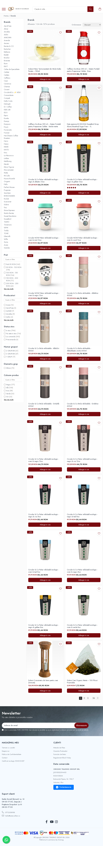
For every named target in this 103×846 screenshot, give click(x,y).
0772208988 (10, 812)
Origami (7, 181)
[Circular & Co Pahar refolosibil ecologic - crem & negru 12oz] (45, 438)
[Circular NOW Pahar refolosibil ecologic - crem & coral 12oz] (83, 216)
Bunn (6, 63)
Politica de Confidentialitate (11, 754)
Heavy (6, 144)
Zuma (6, 242)
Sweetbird (7, 219)
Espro (6, 115)
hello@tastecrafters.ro (12, 816)
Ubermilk (7, 236)
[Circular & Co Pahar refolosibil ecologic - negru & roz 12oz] (83, 438)
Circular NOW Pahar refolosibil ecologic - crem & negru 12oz (43, 294)
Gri (7, 396)
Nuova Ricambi (9, 178)
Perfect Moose (9, 187)
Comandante (8, 95)
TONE (6, 233)
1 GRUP (9, 356)
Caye (6, 81)
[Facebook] (46, 822)
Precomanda (11, 339)
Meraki (6, 164)
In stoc (8, 330)
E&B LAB (7, 109)
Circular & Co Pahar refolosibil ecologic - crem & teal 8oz (43, 571)
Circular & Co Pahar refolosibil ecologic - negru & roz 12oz (82, 460)
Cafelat (6, 72)
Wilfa (6, 239)
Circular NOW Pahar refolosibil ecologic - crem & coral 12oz (82, 239)
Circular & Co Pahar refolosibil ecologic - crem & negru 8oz (82, 571)
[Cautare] (90, 9)
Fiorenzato (8, 130)
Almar (6, 29)
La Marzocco (9, 155)
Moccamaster (9, 170)
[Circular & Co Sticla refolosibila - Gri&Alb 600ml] (45, 382)
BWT (6, 66)
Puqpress (7, 190)
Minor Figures (9, 167)
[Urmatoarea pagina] (97, 698)
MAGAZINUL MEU (10, 742)
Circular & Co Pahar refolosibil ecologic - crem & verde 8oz (82, 626)
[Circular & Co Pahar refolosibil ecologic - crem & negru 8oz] (83, 548)
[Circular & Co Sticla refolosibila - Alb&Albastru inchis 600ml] (83, 327)
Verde (8, 393)
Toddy (6, 230)
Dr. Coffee (8, 107)
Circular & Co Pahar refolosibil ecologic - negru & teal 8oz (82, 515)
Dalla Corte (8, 101)
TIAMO (6, 222)
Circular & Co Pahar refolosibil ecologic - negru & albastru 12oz (43, 180)
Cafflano (7, 78)
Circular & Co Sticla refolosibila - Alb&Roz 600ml (82, 294)
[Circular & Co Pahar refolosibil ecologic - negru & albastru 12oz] (45, 158)
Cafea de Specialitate (11, 69)
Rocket (6, 199)
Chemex (7, 86)
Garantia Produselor (60, 751)
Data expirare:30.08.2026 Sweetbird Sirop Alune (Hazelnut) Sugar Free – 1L (83, 125)
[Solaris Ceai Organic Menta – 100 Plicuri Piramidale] (83, 659)
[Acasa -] (18, 9)
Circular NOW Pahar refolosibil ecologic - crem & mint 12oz (43, 239)
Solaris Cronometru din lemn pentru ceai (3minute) (43, 681)
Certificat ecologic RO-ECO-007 (13, 761)
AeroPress (7, 26)
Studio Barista (9, 213)
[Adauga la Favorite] (60, 32)
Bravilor (7, 57)
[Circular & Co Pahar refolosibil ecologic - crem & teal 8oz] (45, 548)
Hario (6, 141)
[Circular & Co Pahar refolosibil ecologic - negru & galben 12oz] (83, 158)
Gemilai (7, 248)
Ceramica (7, 83)
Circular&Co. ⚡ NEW (12, 92)
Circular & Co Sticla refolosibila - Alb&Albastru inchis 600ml (79, 349)
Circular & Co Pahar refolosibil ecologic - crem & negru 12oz (43, 460)
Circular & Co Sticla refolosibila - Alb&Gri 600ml (43, 349)
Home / (7, 16)
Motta (6, 173)
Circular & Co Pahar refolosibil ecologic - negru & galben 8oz (43, 626)
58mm (8, 368)
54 (94, 698)
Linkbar (6, 158)
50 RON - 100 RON (13, 267)
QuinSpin (7, 193)
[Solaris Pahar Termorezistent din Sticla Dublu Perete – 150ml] (45, 48)
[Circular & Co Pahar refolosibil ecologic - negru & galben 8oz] (45, 604)
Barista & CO (9, 46)
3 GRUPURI (10, 353)
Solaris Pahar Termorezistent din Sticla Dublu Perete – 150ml (44, 70)
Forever (7, 133)
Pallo (6, 184)
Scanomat (7, 201)
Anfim (6, 34)
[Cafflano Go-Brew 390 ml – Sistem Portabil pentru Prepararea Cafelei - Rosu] (83, 48)
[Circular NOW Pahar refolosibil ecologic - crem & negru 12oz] (45, 272)
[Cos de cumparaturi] (99, 9)
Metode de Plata (59, 748)
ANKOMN (7, 37)
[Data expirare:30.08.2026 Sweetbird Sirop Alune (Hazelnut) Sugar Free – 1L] (83, 103)
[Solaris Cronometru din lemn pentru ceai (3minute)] (45, 659)
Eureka (6, 118)
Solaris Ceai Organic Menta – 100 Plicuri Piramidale (82, 681)
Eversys (6, 121)
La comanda (10, 336)
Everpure (7, 124)
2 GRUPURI (10, 350)
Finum (6, 127)
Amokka (7, 31)
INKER (6, 147)
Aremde (7, 40)
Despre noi (5, 751)
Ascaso (6, 43)
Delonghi (7, 104)
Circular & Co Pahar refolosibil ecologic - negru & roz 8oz (43, 515)
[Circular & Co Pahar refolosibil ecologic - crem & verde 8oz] (83, 604)
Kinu (5, 152)
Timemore (7, 224)
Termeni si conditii (8, 748)
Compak (7, 98)
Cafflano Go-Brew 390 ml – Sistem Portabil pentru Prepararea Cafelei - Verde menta (44, 125)
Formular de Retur (59, 754)
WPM (6, 227)
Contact (4, 758)
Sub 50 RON (11, 264)
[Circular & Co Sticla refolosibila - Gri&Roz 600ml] (83, 382)
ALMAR (9, 311)
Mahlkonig (7, 161)
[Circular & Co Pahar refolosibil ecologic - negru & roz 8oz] (45, 493)
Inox (7, 390)
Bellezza (7, 52)
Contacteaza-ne (65, 787)
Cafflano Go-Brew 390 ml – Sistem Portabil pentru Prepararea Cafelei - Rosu (83, 70)
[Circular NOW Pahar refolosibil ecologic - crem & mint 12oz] (45, 216)
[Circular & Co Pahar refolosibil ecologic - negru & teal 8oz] (83, 493)
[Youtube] (51, 822)
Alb (7, 387)
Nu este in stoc (11, 333)
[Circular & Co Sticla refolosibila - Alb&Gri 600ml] (45, 327)
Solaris (6, 204)
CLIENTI (57, 742)
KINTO (6, 149)
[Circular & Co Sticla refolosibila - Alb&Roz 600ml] (83, 272)
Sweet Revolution (10, 216)
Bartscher (7, 49)
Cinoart (6, 89)
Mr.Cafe (7, 175)
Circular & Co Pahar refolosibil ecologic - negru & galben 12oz (82, 180)
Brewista (7, 60)
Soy (5, 207)
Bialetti (6, 55)
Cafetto (6, 75)
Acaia (6, 245)
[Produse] (4, 9)
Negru (8, 384)
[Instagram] (56, 822)
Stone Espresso (9, 210)
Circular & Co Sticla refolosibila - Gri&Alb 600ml (43, 405)
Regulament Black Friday (62, 758)
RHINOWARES (9, 196)
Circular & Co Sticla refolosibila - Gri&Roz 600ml (82, 405)
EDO (6, 112)
